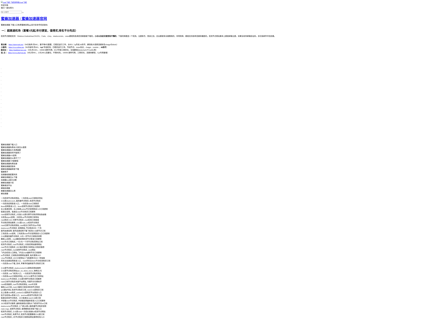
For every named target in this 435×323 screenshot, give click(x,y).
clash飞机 (23, 2)
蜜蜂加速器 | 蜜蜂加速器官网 (24, 19)
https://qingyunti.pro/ (16, 44)
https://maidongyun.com (17, 50)
